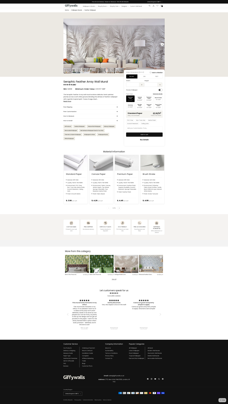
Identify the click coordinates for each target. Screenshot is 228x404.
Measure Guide (68, 353)
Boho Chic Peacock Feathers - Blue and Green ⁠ (70, 274)
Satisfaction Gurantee (70, 358)
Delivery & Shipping (69, 350)
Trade (84, 361)
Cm (144, 76)
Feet (156, 76)
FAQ (64, 363)
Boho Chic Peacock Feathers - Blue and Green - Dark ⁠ (95, 274)
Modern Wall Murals (154, 350)
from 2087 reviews (114, 296)
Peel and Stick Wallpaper (136, 358)
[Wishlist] (157, 6)
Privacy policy (77, 400)
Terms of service (107, 400)
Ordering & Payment (88, 348)
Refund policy (98, 400)
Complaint (85, 356)
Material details (157, 94)
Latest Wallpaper (134, 350)
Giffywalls (70, 400)
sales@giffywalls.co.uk (114, 376)
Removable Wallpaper (71, 130)
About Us (108, 348)
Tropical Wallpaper (135, 356)
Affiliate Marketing (87, 358)
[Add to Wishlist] (87, 257)
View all (114, 279)
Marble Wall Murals (153, 356)
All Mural (150, 348)
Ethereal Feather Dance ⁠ (146, 274)
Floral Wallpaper (134, 353)
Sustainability (109, 350)
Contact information (88, 400)
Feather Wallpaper (90, 10)
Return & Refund (87, 350)
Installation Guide (87, 353)
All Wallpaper (133, 348)
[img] (114, 293)
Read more (67, 101)
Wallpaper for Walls (89, 134)
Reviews (65, 366)
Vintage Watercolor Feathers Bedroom (120, 274)
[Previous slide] (109, 208)
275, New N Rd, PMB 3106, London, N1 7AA (114, 380)
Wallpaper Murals (76, 10)
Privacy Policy (109, 356)
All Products (68, 126)
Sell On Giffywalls (68, 361)
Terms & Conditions (111, 353)
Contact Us (108, 358)
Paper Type (66, 356)
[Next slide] (119, 208)
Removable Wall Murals (155, 358)
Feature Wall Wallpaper (94, 126)
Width (128, 81)
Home (67, 10)
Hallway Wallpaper (109, 126)
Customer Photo (87, 366)
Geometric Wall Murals (155, 353)
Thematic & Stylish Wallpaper (73, 134)
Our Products (67, 348)
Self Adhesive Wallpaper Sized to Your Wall (91, 130)
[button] (89, 6)
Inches (131, 76)
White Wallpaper (69, 138)
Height (146, 81)
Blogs (83, 363)
